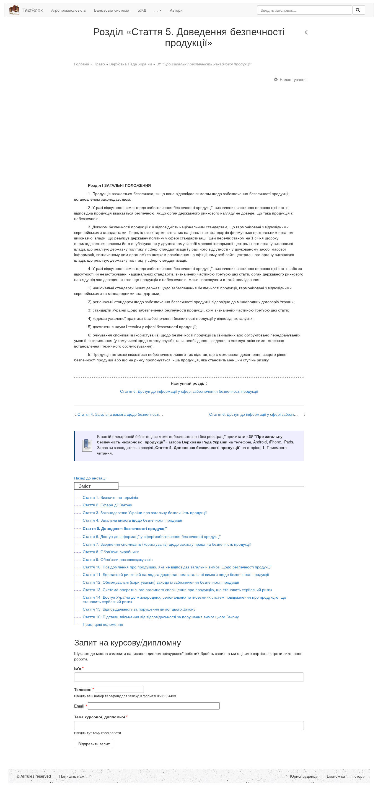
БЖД (142, 10)
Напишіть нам (71, 776)
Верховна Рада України (130, 64)
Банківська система (111, 10)
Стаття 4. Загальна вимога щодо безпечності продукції (127, 414)
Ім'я (79, 668)
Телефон (84, 689)
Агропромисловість (68, 10)
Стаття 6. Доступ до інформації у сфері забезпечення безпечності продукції (278, 414)
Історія (359, 776)
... (156, 10)
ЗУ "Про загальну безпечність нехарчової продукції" (204, 64)
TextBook (32, 10)
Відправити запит (94, 743)
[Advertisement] (189, 127)
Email (80, 706)
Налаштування (293, 79)
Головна (81, 64)
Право (99, 64)
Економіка (336, 776)
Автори (176, 10)
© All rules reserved (34, 776)
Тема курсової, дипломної (101, 716)
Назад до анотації (90, 478)
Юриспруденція (304, 776)
